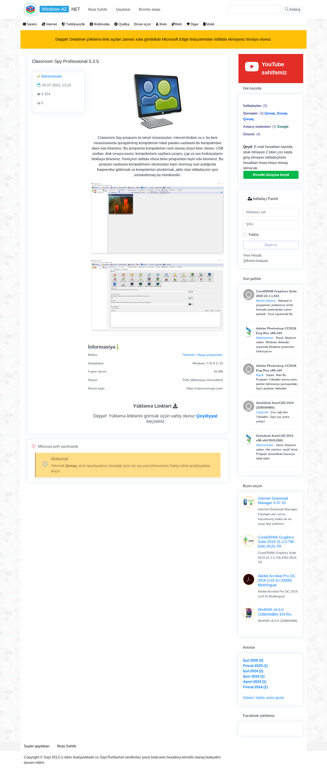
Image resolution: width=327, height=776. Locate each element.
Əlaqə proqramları (210, 355)
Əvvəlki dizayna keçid (271, 175)
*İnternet (188, 355)
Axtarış (294, 9)
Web (178, 24)
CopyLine (262, 412)
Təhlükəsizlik (75, 24)
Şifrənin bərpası (255, 261)
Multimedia (101, 24)
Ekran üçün (142, 24)
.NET (61, 9)
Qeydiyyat (207, 415)
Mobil (209, 24)
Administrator (51, 76)
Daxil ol (271, 245)
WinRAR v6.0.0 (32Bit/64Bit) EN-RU (274, 612)
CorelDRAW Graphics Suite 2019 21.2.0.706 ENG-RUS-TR (276, 542)
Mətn (163, 24)
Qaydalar (123, 9)
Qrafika (123, 24)
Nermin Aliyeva (265, 300)
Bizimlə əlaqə (149, 9)
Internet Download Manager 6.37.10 (273, 500)
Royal (259, 375)
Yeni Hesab (252, 255)
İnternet (51, 24)
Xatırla (253, 234)
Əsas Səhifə (97, 9)
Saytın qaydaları (36, 746)
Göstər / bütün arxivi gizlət (263, 698)
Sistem (31, 24)
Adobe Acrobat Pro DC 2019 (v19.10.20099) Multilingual (276, 580)
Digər (194, 24)
